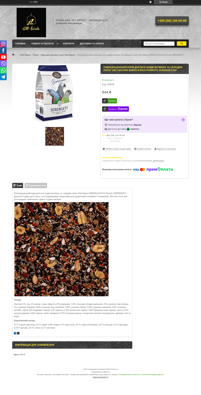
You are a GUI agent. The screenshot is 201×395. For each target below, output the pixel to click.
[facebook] (15, 333)
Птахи (36, 55)
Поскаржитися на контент (129, 375)
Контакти (68, 43)
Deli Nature (25, 55)
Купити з (113, 109)
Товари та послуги (42, 43)
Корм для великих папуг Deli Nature (58, 55)
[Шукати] (181, 43)
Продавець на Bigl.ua (100, 372)
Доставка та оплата (92, 43)
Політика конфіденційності (153, 375)
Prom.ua (114, 369)
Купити (112, 101)
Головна (20, 43)
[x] (18, 333)
